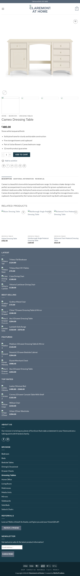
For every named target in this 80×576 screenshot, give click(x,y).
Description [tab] (7, 179)
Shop (23, 570)
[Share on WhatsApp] (4, 166)
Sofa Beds (6, 505)
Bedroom (13, 116)
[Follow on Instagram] (8, 439)
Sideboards (6, 501)
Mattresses (6, 488)
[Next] (74, 57)
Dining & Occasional (10, 467)
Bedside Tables (8, 462)
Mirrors (5, 497)
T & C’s (48, 570)
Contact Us (31, 570)
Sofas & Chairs (7, 509)
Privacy (56, 570)
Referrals (41, 570)
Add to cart (21, 155)
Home (4, 116)
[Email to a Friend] (16, 166)
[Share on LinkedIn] (24, 166)
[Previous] (6, 57)
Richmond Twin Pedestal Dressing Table (66, 239)
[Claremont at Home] (40, 9)
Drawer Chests (8, 471)
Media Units (7, 492)
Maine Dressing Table (9, 238)
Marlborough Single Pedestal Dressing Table (38, 239)
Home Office (7, 479)
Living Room (7, 484)
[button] (3, 9)
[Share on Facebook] (8, 166)
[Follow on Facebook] (4, 439)
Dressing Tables (26, 116)
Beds (4, 458)
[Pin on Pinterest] (20, 166)
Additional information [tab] (23, 179)
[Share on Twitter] (12, 166)
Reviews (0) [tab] (39, 179)
